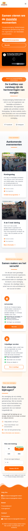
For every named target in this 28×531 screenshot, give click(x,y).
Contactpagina (5, 516)
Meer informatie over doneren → (11, 433)
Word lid (7, 45)
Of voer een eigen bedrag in (12, 459)
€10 (19, 448)
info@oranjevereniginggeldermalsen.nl (14, 519)
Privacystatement (6, 506)
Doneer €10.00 (14, 468)
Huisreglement (5, 508)
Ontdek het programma (11, 40)
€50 (19, 454)
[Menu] (25, 3)
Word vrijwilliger (14, 367)
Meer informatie (9, 245)
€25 (9, 454)
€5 (9, 448)
